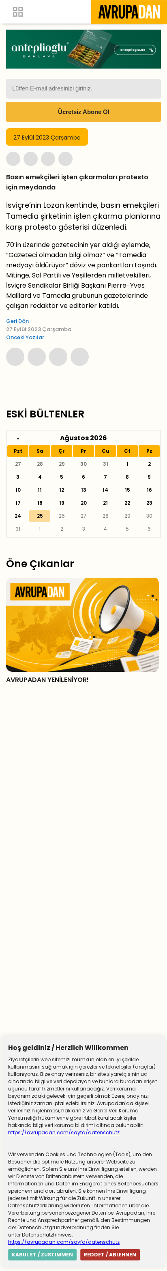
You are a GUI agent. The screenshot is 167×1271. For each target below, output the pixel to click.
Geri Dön (17, 321)
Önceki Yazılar (25, 337)
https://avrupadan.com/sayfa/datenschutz (64, 1132)
